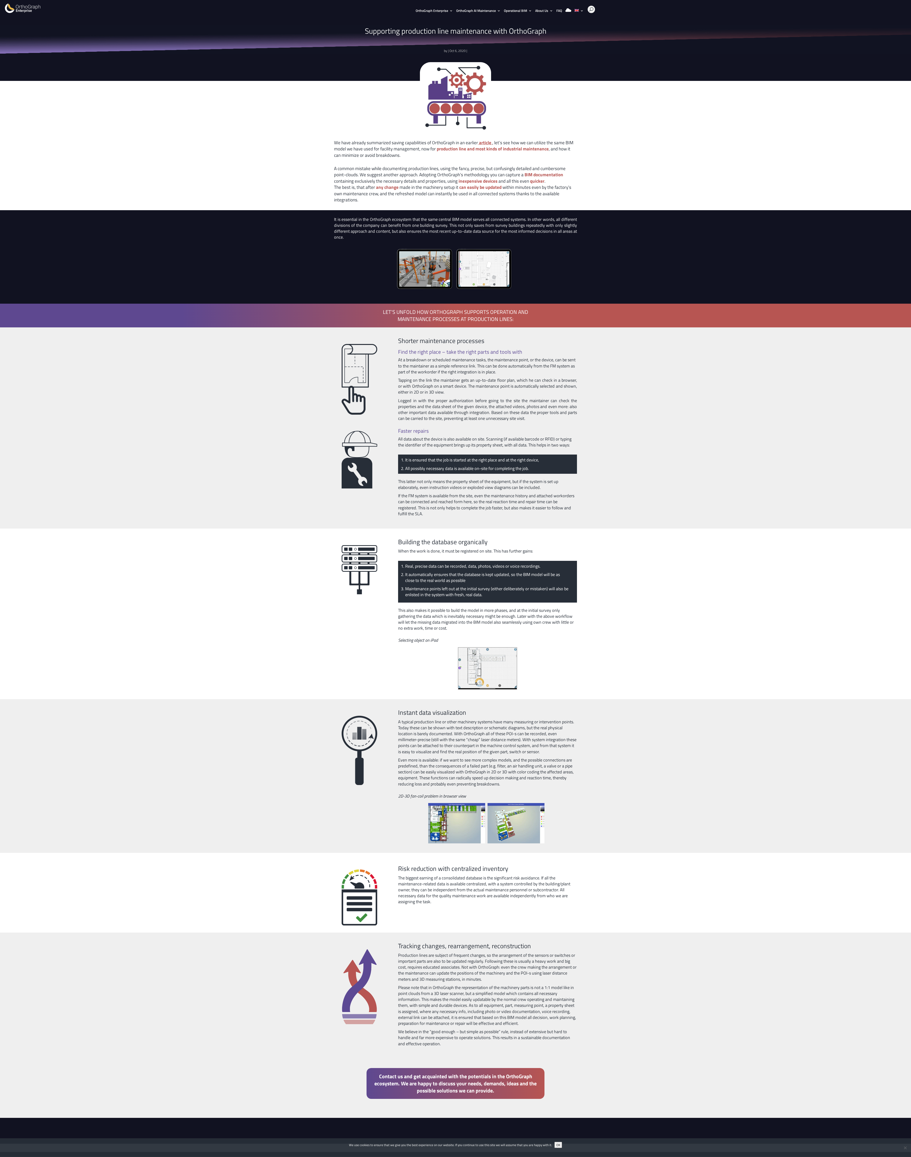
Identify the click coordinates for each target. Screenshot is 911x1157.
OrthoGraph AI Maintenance (476, 11)
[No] (905, 1147)
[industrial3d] (424, 289)
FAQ (559, 11)
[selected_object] (487, 689)
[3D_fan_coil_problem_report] (516, 843)
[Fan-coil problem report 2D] (456, 843)
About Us (541, 11)
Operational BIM (515, 11)
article (485, 142)
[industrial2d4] (484, 289)
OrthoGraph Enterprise (432, 11)
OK (558, 1145)
